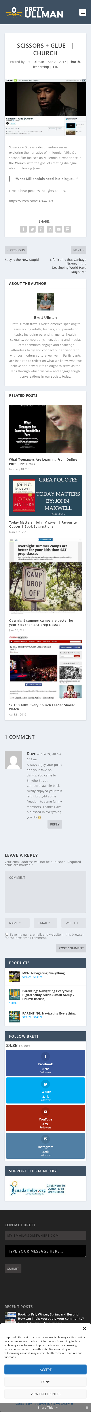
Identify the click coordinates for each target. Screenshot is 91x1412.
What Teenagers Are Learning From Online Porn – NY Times (43, 461)
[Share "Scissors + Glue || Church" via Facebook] (23, 229)
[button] (84, 1328)
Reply (54, 824)
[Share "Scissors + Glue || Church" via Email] (58, 229)
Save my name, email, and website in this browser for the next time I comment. (44, 936)
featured (57, 1323)
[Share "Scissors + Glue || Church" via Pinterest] (41, 229)
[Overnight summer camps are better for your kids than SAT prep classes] (45, 576)
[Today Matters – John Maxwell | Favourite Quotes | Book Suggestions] (45, 495)
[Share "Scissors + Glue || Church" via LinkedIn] (50, 229)
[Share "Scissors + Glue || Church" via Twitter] (32, 229)
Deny (45, 1382)
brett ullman (42, 1323)
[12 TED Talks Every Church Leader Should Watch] (45, 667)
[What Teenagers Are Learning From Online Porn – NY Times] (45, 429)
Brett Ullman (34, 62)
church (75, 62)
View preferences (45, 1394)
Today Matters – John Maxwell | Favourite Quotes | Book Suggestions (43, 524)
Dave (31, 753)
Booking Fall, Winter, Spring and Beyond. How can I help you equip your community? (51, 1316)
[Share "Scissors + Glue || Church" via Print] (67, 229)
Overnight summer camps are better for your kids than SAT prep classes (41, 622)
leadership (41, 67)
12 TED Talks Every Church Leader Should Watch (42, 707)
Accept (45, 1369)
